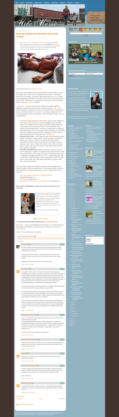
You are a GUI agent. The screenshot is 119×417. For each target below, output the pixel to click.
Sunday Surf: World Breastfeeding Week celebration (76, 272)
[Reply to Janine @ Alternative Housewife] (62, 339)
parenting (71, 164)
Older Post (62, 398)
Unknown (23, 353)
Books (77, 2)
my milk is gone (56, 108)
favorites (39, 238)
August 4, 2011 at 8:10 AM (27, 361)
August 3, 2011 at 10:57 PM (27, 348)
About (22, 2)
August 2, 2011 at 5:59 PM (27, 334)
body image (72, 134)
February (73, 313)
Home (16, 2)
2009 (71, 321)
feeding (71, 154)
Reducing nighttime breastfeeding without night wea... (77, 298)
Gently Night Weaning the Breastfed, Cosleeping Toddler (35, 175)
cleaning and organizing (75, 141)
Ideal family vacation (76, 241)
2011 (71, 206)
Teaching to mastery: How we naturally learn (98, 152)
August (73, 217)
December (74, 208)
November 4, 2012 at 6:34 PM (28, 392)
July (72, 302)
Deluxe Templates (51, 412)
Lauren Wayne (25, 269)
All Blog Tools (59, 412)
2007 (71, 325)
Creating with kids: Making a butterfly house (76, 266)
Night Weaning (24, 179)
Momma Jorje (24, 244)
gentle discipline (73, 156)
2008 (71, 323)
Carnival (62, 2)
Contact (46, 2)
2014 (71, 199)
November (74, 210)
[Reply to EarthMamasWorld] (62, 383)
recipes (71, 172)
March (72, 311)
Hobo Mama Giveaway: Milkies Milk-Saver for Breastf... (77, 277)
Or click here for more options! (75, 78)
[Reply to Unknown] (62, 353)
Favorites (70, 2)
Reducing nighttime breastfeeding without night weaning (37, 35)
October (73, 213)
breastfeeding (26, 238)
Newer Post (19, 398)
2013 (71, 202)
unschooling (72, 174)
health (70, 160)
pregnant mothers (29, 102)
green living (72, 158)
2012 (71, 204)
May (72, 307)
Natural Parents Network (50, 221)
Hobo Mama (33, 412)
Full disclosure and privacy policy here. (78, 118)
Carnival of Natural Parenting (94, 134)
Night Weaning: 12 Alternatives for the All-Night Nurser (34, 181)
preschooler (57, 238)
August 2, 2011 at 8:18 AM (27, 264)
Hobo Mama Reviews (92, 137)
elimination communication (76, 149)
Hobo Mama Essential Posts (94, 128)
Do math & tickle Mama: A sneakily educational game (97, 183)
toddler (62, 238)
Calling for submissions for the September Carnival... (77, 230)
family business (73, 152)
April (72, 309)
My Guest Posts (90, 132)
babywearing (72, 130)
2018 (71, 191)
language (71, 162)
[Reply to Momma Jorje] (62, 244)
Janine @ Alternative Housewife (29, 339)
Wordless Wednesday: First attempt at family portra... (77, 261)
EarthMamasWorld (26, 383)
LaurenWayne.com (91, 136)
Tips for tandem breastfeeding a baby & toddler (77, 283)
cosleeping (33, 238)
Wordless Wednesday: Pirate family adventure (76, 221)
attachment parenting (74, 128)
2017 (71, 193)
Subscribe (29, 2)
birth (70, 132)
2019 (71, 188)
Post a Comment (20, 396)
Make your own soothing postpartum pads (98, 213)
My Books (89, 130)
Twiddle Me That (50, 134)
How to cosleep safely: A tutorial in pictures (97, 168)
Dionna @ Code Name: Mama (28, 314)
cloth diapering (73, 145)
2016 (71, 195)
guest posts (44, 238)
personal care (72, 166)
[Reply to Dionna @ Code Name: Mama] (62, 315)
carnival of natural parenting (76, 137)
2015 (71, 197)
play (70, 168)
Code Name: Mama (36, 89)
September (74, 215)
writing (70, 177)
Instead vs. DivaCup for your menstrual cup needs (98, 198)
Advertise (54, 2)
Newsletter (38, 2)
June (72, 304)
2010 (71, 318)
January (73, 316)
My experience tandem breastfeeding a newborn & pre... (76, 288)
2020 (71, 186)
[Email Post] (34, 236)
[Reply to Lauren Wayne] (62, 269)
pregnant (55, 96)
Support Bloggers (91, 141)
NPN (20, 232)
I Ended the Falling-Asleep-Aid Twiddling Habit (33, 121)
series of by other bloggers (37, 42)
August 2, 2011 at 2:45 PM (27, 310)
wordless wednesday (74, 176)
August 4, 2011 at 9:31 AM (27, 378)
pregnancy (50, 238)
